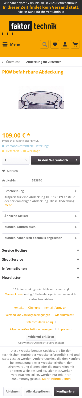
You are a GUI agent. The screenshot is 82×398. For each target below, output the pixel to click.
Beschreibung (14, 191)
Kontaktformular (55, 307)
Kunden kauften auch (20, 227)
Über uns (34, 307)
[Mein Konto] (65, 44)
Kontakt (18, 307)
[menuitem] (11, 44)
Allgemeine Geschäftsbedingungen (31, 329)
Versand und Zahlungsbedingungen (27, 315)
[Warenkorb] (75, 44)
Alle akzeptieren (38, 391)
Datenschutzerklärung (39, 322)
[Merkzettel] (54, 44)
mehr (8, 205)
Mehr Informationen (56, 379)
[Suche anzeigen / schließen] (44, 44)
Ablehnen (13, 391)
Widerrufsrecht (64, 315)
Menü (15, 44)
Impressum (65, 329)
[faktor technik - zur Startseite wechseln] (30, 28)
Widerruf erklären (41, 337)
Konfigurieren (66, 391)
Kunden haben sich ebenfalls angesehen (33, 238)
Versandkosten (14, 294)
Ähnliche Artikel (16, 216)
